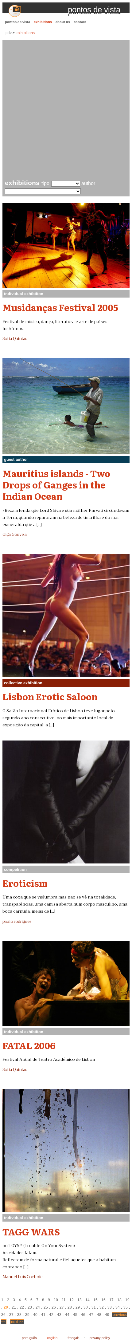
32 (101, 1307)
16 (103, 1300)
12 (71, 1300)
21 (14, 1307)
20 (6, 1307)
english (52, 1338)
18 (119, 1300)
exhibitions (43, 22)
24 (38, 1307)
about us (63, 22)
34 (117, 1307)
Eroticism (25, 883)
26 (54, 1307)
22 (22, 1307)
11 (64, 1300)
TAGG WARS (31, 1231)
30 (85, 1307)
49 (107, 1315)
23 (30, 1307)
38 (19, 1315)
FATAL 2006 (29, 1045)
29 (78, 1307)
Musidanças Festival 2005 (60, 307)
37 (11, 1315)
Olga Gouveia (14, 534)
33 (109, 1307)
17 (111, 1300)
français (74, 1338)
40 (35, 1315)
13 (79, 1300)
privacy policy (100, 1338)
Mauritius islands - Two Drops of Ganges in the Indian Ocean (56, 484)
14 (87, 1300)
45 (75, 1315)
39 (27, 1315)
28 (70, 1307)
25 (46, 1307)
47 (91, 1315)
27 (62, 1307)
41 (43, 1315)
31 (93, 1307)
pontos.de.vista (17, 22)
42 (51, 1315)
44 (67, 1315)
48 (99, 1315)
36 (3, 1315)
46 (83, 1315)
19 (127, 1300)
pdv (9, 33)
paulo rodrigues (16, 921)
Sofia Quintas (14, 338)
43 (59, 1315)
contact (80, 22)
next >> (17, 1322)
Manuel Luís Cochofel (23, 1277)
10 (56, 1300)
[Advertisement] (66, 110)
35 (125, 1307)
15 (95, 1300)
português (29, 1338)
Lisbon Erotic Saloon (50, 696)
